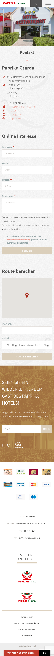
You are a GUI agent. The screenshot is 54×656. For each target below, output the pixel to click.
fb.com (13, 110)
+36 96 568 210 (29, 531)
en (26, 516)
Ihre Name (8, 147)
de (23, 516)
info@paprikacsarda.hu (22, 106)
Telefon (7, 179)
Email (6, 163)
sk (34, 516)
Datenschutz (27, 617)
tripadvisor (15, 118)
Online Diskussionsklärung (26, 623)
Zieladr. (6, 338)
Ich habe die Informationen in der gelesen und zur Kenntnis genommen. (27, 239)
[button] (27, 295)
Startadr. (7, 323)
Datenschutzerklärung (18, 239)
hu (20, 516)
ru (28, 516)
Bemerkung (8, 196)
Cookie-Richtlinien (27, 629)
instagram (15, 114)
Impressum (27, 636)
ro (31, 516)
